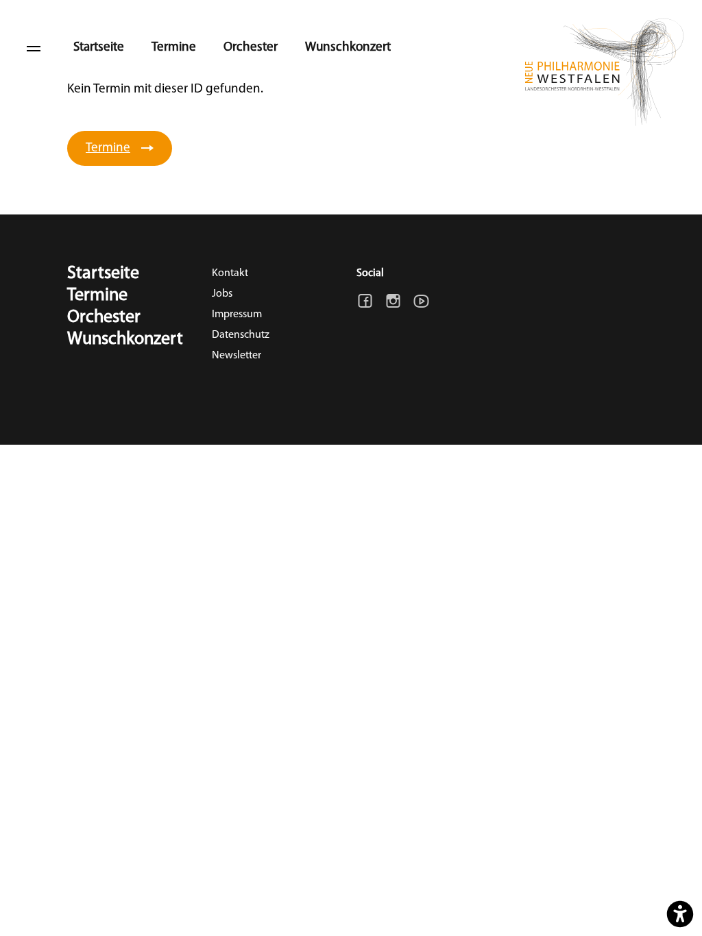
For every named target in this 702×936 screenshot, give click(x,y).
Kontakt (230, 273)
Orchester (250, 47)
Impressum (237, 314)
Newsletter (236, 355)
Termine (174, 47)
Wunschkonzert (348, 47)
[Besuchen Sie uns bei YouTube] (421, 301)
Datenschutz (240, 335)
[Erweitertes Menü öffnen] (34, 48)
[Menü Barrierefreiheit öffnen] (680, 914)
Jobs (222, 293)
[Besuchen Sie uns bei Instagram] (393, 301)
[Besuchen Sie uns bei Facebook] (365, 301)
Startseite (98, 47)
